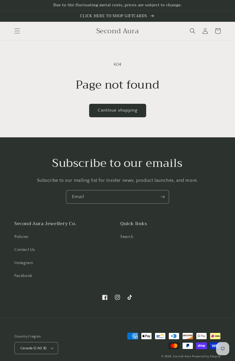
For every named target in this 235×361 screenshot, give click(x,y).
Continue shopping (118, 110)
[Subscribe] (162, 197)
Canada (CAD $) (33, 348)
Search (127, 237)
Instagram (23, 263)
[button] (17, 31)
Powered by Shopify (206, 356)
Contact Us (24, 249)
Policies (21, 237)
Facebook (23, 276)
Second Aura (182, 356)
